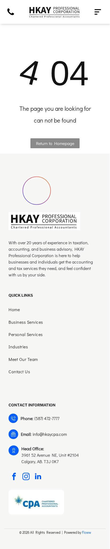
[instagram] (26, 477)
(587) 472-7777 (46, 418)
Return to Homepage (55, 143)
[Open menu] (97, 12)
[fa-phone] (10, 14)
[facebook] (14, 477)
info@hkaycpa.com (50, 434)
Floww (86, 532)
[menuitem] (55, 310)
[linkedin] (38, 477)
